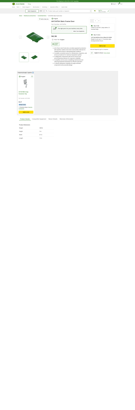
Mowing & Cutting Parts (30, 15)
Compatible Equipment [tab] (39, 119)
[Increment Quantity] (99, 20)
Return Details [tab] (53, 119)
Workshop (44, 7)
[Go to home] (18, 4)
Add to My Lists (45, 19)
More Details (107, 53)
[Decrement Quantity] (92, 20)
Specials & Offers (54, 7)
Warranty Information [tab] (66, 119)
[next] (48, 37)
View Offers (76, 1)
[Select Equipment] (55, 28)
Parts (18, 7)
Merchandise (36, 7)
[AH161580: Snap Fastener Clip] (26, 84)
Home (20, 15)
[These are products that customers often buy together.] (33, 72)
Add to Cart (102, 46)
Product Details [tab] (25, 119)
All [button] (41, 11)
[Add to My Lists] (32, 76)
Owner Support (26, 7)
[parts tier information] (52, 39)
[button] (32, 11)
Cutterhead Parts (42, 15)
